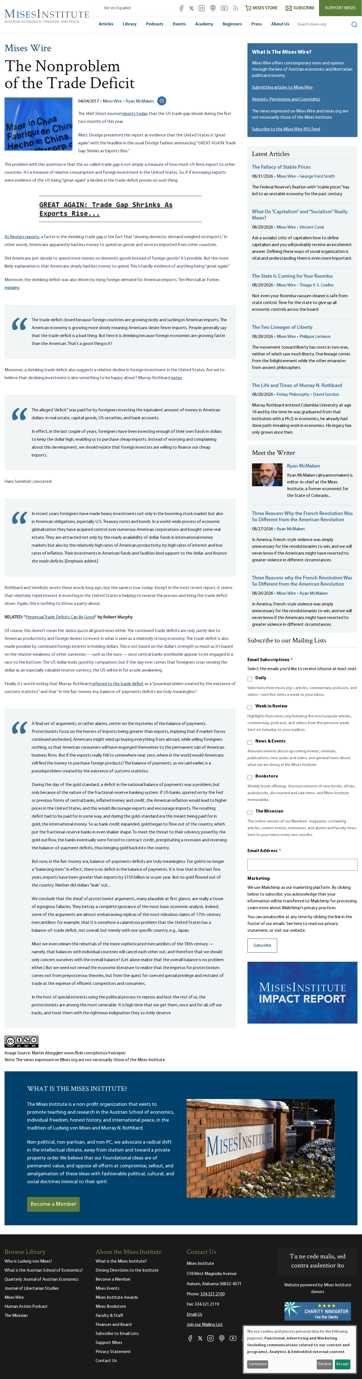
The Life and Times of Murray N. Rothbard (297, 385)
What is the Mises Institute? (121, 1261)
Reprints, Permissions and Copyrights (286, 99)
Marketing (258, 878)
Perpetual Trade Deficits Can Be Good (60, 617)
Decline (324, 1364)
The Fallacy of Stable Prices (281, 167)
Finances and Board (114, 1324)
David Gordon (326, 394)
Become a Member (53, 1204)
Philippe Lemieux (315, 337)
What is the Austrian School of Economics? (44, 1270)
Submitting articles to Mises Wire (282, 87)
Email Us (194, 1314)
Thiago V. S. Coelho (316, 285)
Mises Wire (28, 49)
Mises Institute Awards (117, 1297)
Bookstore (266, 776)
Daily (260, 678)
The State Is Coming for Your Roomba (292, 276)
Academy (204, 24)
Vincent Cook (311, 227)
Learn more (258, 908)
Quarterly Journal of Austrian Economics (42, 1279)
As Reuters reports (22, 237)
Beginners (232, 24)
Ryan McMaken (140, 101)
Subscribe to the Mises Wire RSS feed (286, 129)
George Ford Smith (317, 176)
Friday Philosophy (293, 394)
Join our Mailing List (205, 1324)
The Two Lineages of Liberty (282, 327)
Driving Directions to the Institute (127, 1270)
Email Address (264, 851)
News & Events (270, 741)
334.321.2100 (212, 1294)
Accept (342, 1364)
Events (179, 24)
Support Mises (340, 8)
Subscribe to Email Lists (117, 1334)
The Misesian (269, 811)
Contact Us (106, 1361)
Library (130, 24)
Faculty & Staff (109, 1315)
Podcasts (154, 24)
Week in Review (271, 706)
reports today (135, 114)
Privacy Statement (113, 1352)
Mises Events (107, 1288)
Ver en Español (117, 8)
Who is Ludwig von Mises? (28, 1261)
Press (256, 24)
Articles (106, 24)
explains (12, 288)
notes (176, 378)
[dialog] (299, 1349)
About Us (280, 24)
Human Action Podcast (26, 1306)
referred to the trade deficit (117, 684)
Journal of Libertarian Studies (32, 1288)
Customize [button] (258, 1364)
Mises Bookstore (111, 1306)
